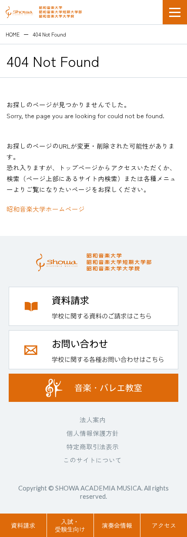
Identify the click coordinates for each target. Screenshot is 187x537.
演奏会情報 (117, 525)
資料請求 (23, 525)
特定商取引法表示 (93, 446)
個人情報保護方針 (93, 433)
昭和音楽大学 (44, 12)
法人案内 (93, 419)
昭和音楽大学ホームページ (46, 208)
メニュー (175, 12)
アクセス (164, 525)
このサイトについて (92, 459)
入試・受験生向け (70, 525)
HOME (13, 34)
